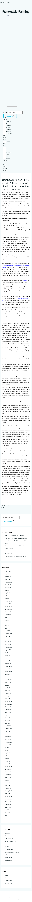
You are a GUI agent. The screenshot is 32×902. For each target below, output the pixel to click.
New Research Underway (8, 150)
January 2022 (8, 603)
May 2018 (7, 720)
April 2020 (7, 660)
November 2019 (9, 674)
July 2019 (7, 685)
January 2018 (8, 731)
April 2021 (7, 628)
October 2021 (8, 612)
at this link (24, 280)
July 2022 (7, 590)
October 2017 (8, 739)
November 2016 (9, 769)
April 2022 (7, 595)
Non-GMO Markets (5, 166)
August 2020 (8, 650)
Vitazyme (9, 133)
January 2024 (8, 579)
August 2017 (8, 744)
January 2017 (8, 763)
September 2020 (9, 647)
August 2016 (8, 777)
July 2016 (7, 780)
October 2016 (8, 772)
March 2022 (8, 598)
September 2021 (9, 614)
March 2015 (8, 818)
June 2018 (7, 717)
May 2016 (7, 782)
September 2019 (9, 679)
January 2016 (8, 793)
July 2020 (7, 652)
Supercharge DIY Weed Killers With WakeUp (15, 556)
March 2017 (8, 758)
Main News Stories (6, 189)
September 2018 (9, 709)
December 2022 (8, 582)
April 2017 (7, 755)
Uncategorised (8, 857)
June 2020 (7, 655)
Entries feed (7, 878)
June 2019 (7, 687)
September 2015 (9, 804)
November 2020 (9, 641)
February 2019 (8, 696)
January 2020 (8, 669)
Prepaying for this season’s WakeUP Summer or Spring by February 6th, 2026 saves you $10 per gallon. (16, 541)
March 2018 (8, 725)
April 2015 (7, 815)
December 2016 (8, 766)
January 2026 (8, 571)
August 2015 (8, 807)
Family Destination (9, 838)
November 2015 (9, 799)
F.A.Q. (8, 141)
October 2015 (8, 801)
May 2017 (7, 753)
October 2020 (8, 644)
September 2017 (9, 742)
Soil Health (7, 854)
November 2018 (9, 704)
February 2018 (8, 728)
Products (5, 119)
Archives (5, 170)
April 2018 (7, 723)
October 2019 (8, 677)
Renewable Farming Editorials (12, 852)
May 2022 (7, 593)
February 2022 (8, 601)
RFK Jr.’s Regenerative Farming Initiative (14, 535)
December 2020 (8, 639)
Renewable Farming (5, 2)
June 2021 (7, 622)
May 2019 (7, 690)
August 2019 (8, 682)
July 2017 (7, 747)
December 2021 (8, 606)
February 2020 (8, 666)
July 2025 (7, 574)
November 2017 (9, 736)
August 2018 (8, 712)
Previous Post (5, 505)
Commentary (8, 833)
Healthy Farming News (10, 841)
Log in (6, 875)
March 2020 (8, 663)
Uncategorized (8, 860)
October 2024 (8, 576)
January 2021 (8, 636)
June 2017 (7, 750)
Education (7, 835)
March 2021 (8, 631)
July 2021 (7, 620)
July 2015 (7, 810)
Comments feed (8, 880)
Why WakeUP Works (5, 137)
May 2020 (7, 658)
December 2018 (8, 701)
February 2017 (8, 761)
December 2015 (8, 796)
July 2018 (7, 715)
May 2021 (7, 625)
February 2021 (8, 633)
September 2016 (9, 774)
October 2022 (8, 587)
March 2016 (8, 788)
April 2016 (7, 785)
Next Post (4, 508)
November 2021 (9, 609)
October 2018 (8, 706)
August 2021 (8, 617)
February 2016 (8, 791)
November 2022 (9, 584)
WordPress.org (8, 883)
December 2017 (8, 734)
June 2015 (7, 812)
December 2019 (8, 671)
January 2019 (8, 698)
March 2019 (8, 693)
